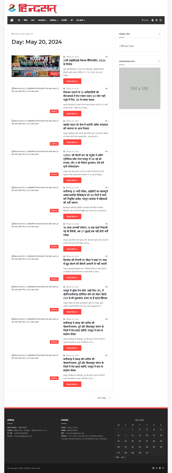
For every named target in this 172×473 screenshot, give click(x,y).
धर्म (72, 20)
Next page (101, 398)
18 (154, 441)
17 (147, 441)
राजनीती (64, 20)
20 (118, 447)
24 (147, 447)
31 (147, 453)
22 (133, 447)
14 (126, 441)
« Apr (117, 457)
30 (140, 453)
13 (118, 441)
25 (154, 447)
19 (161, 441)
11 (154, 435)
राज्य (32, 20)
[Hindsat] (32, 8)
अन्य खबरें (79, 20)
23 (140, 447)
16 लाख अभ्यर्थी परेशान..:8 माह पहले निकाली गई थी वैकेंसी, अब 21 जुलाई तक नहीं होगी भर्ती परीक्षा (85, 231)
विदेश (25, 20)
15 (133, 441)
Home (16, 34)
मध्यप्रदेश (41, 20)
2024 (22, 34)
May (27, 34)
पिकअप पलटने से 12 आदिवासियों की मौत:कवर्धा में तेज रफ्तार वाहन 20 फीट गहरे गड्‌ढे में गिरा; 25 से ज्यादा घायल (84, 96)
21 (126, 447)
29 (133, 453)
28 (126, 453)
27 (119, 453)
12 (161, 435)
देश (19, 20)
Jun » (123, 457)
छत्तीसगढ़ (53, 20)
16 (140, 441)
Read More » (72, 81)
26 (161, 447)
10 (147, 435)
